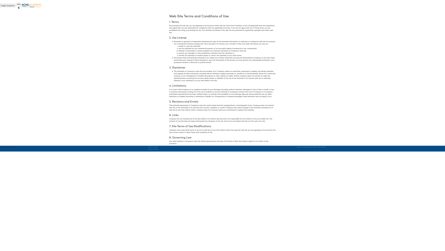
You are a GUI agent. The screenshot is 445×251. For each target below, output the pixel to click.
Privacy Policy (153, 149)
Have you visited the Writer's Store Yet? (311, 147)
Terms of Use (153, 147)
